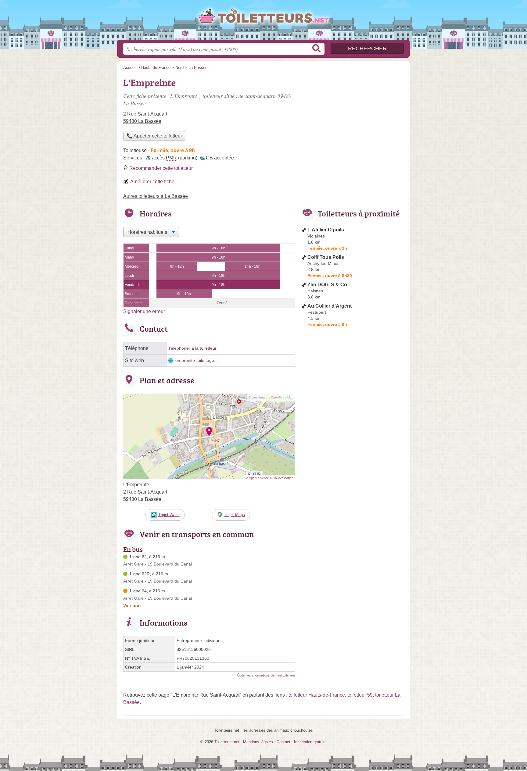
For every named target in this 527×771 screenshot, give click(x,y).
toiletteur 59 (360, 695)
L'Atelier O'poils (325, 229)
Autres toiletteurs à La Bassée (155, 196)
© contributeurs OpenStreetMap (271, 397)
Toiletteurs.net (263, 21)
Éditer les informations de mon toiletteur (266, 675)
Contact (283, 742)
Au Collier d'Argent (329, 306)
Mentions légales (258, 742)
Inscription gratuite (310, 742)
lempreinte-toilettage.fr (196, 360)
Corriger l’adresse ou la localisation (269, 478)
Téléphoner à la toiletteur (192, 348)
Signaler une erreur (144, 311)
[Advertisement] (352, 117)
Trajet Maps (234, 514)
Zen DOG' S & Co (327, 284)
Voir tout (132, 605)
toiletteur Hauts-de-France (317, 695)
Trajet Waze (169, 514)
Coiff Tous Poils (325, 257)
